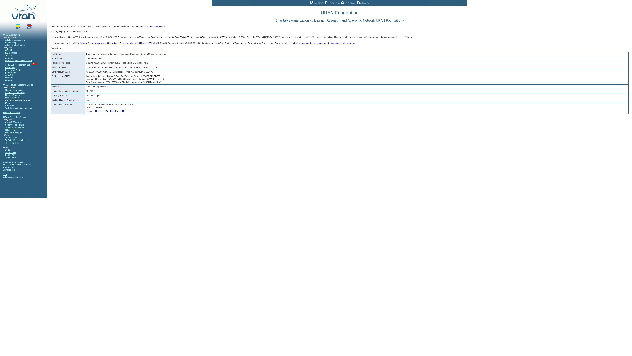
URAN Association (157, 27)
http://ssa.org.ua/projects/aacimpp (308, 43)
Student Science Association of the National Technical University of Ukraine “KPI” (116, 43)
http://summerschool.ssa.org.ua (341, 43)
